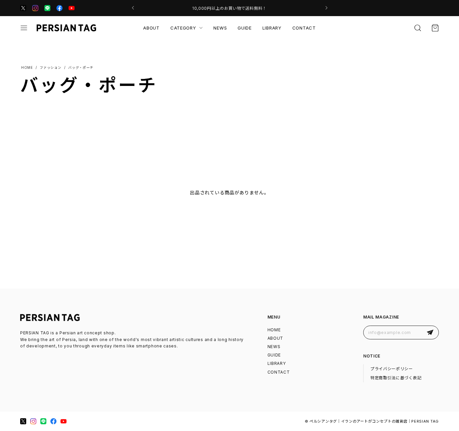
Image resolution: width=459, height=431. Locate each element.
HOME (274, 329)
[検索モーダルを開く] (417, 27)
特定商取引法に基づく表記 (395, 377)
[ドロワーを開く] (23, 27)
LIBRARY (272, 28)
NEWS (220, 28)
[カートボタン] (435, 27)
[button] (132, 8)
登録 (430, 332)
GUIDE (245, 28)
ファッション (50, 67)
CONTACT (304, 28)
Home (26, 67)
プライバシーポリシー (391, 368)
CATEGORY (183, 28)
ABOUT (151, 28)
